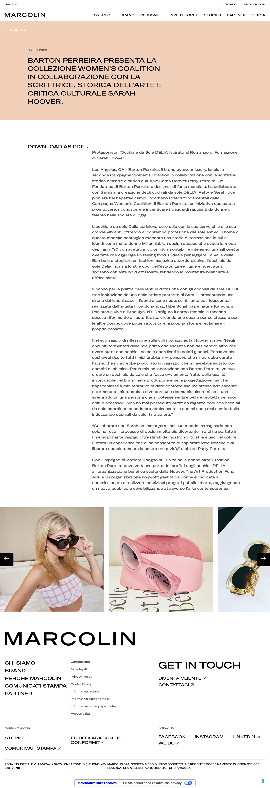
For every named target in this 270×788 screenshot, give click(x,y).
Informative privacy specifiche (93, 706)
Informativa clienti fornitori (90, 699)
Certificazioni (81, 662)
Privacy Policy (81, 676)
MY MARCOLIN (254, 4)
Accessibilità (80, 713)
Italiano (11, 4)
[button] (258, 15)
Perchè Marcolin (33, 678)
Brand (15, 670)
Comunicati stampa (36, 686)
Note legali (79, 669)
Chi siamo (20, 663)
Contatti (229, 4)
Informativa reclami (85, 691)
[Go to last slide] (6, 559)
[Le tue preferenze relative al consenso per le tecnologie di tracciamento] (263, 781)
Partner (18, 693)
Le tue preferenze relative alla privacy (152, 783)
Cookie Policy (81, 684)
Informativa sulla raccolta (97, 783)
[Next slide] (263, 559)
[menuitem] (104, 15)
